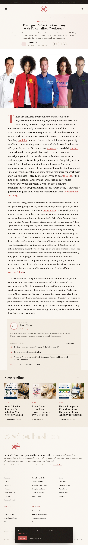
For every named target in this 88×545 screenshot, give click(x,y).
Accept (22, 538)
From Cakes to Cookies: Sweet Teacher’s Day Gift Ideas (41, 411)
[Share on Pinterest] (55, 44)
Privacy (6, 532)
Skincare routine (38, 493)
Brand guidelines (10, 518)
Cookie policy (23, 533)
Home (18, 17)
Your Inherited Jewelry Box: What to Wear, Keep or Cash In (14, 411)
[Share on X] (60, 44)
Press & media (64, 493)
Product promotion (39, 518)
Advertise (7, 511)
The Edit (7, 496)
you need (51, 148)
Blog (23, 17)
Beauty (6, 482)
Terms (12, 532)
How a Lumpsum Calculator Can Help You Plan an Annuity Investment (70, 411)
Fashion (7, 478)
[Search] (82, 9)
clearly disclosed (57, 465)
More (80, 378)
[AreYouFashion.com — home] (15, 446)
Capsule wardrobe (38, 478)
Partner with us (37, 511)
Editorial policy (64, 485)
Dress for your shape (39, 485)
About (61, 478)
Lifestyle (7, 485)
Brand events (36, 522)
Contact (61, 496)
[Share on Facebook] (65, 44)
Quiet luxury (36, 496)
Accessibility (9, 514)
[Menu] (5, 9)
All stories (72, 343)
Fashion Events (9, 500)
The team (62, 482)
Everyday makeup (38, 489)
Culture (7, 489)
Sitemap (7, 522)
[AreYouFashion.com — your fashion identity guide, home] (44, 9)
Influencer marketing (40, 514)
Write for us (63, 489)
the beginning (49, 210)
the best (74, 148)
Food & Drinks (9, 493)
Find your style (37, 482)
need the (22, 140)
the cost (67, 175)
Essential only (36, 538)
